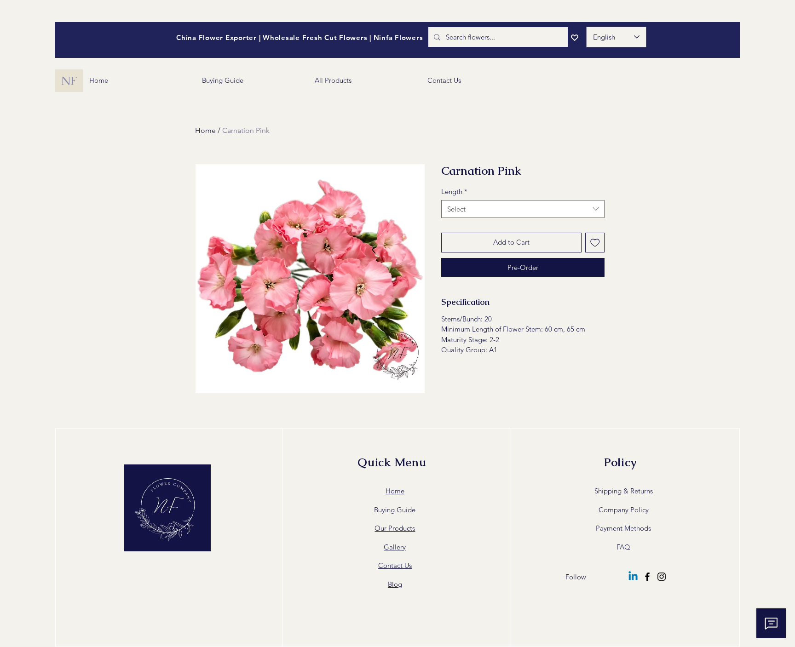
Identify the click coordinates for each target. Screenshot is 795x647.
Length (454, 191)
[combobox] (523, 209)
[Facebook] (647, 576)
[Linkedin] (633, 576)
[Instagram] (661, 576)
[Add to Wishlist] (595, 242)
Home (205, 130)
